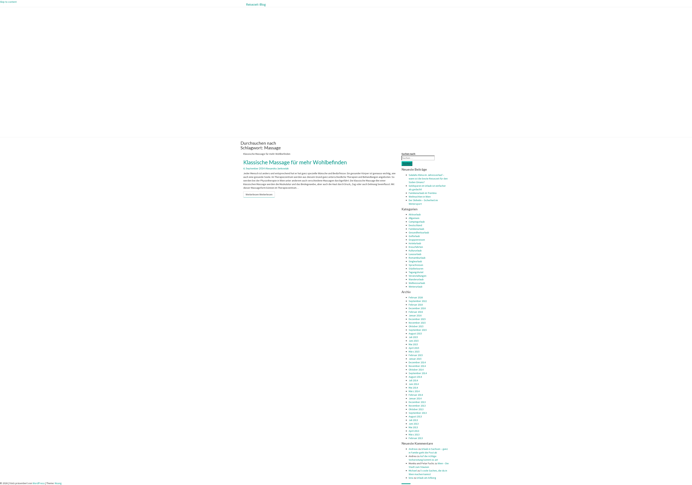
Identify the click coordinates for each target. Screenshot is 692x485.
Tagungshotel (416, 272)
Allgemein (414, 218)
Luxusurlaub (415, 254)
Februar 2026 (416, 297)
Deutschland (415, 225)
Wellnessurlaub (417, 283)
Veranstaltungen (417, 275)
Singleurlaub (415, 261)
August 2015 (415, 333)
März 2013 (414, 434)
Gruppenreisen (417, 239)
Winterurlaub (415, 286)
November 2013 (417, 405)
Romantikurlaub (417, 257)
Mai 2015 (413, 344)
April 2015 (414, 348)
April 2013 (414, 431)
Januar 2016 (415, 315)
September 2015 (418, 330)
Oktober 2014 (416, 369)
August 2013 (415, 416)
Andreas (413, 449)
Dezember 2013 (417, 402)
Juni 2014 (414, 384)
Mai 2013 (413, 427)
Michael (413, 470)
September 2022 (418, 301)
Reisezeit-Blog (256, 4)
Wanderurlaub (416, 279)
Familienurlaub (416, 229)
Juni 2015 (414, 340)
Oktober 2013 (416, 409)
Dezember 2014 (417, 362)
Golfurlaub (414, 236)
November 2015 (417, 322)
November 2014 (417, 366)
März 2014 (414, 391)
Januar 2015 (415, 358)
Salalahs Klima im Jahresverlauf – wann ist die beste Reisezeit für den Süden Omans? (428, 178)
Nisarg (58, 483)
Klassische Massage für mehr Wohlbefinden (295, 162)
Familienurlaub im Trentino (423, 193)
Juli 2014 (413, 380)
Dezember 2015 (417, 319)
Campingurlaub (417, 221)
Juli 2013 (413, 420)
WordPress (39, 483)
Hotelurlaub (415, 243)
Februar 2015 (416, 355)
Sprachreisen (416, 265)
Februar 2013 (416, 438)
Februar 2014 (416, 394)
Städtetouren (416, 268)
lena (411, 477)
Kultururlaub (415, 250)
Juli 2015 (413, 337)
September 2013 (418, 412)
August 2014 (415, 376)
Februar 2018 (416, 304)
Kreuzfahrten (416, 247)
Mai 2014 (413, 387)
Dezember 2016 (417, 308)
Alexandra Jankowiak (277, 168)
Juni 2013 (414, 423)
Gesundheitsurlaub (419, 232)
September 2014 (418, 373)
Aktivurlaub (415, 214)
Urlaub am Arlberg (426, 477)
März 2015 (414, 351)
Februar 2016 (416, 311)
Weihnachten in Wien (420, 196)
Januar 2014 (415, 398)
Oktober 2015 (416, 326)
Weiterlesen (259, 194)
